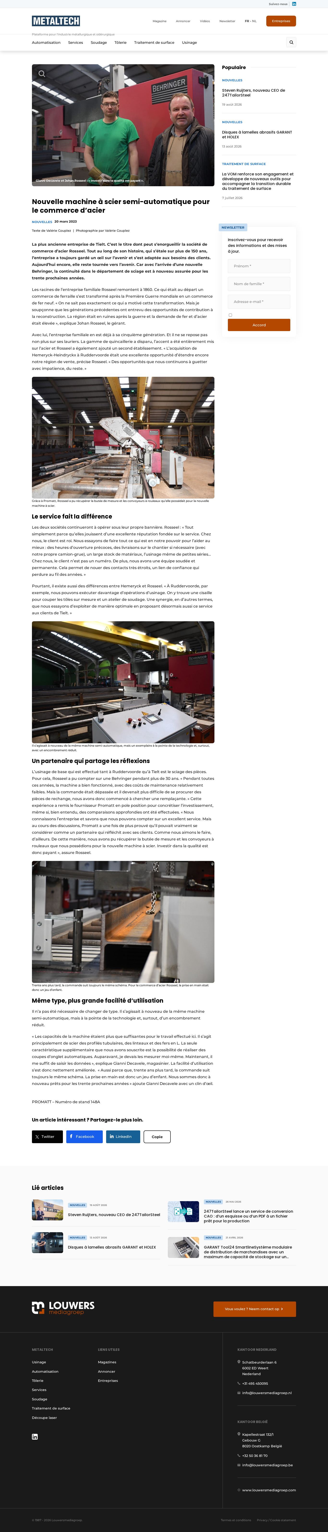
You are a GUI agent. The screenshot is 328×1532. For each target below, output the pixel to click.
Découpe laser (44, 1418)
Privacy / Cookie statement (276, 1520)
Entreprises (281, 21)
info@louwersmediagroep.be (267, 1465)
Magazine (159, 21)
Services (75, 42)
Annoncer (183, 21)
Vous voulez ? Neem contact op (252, 1309)
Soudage (99, 42)
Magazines (107, 1362)
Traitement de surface (154, 42)
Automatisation (46, 42)
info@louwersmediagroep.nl (267, 1393)
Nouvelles (42, 222)
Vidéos (205, 21)
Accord (259, 325)
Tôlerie (121, 42)
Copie (157, 1137)
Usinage (189, 42)
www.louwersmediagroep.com (269, 1490)
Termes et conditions (236, 1520)
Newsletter (227, 21)
